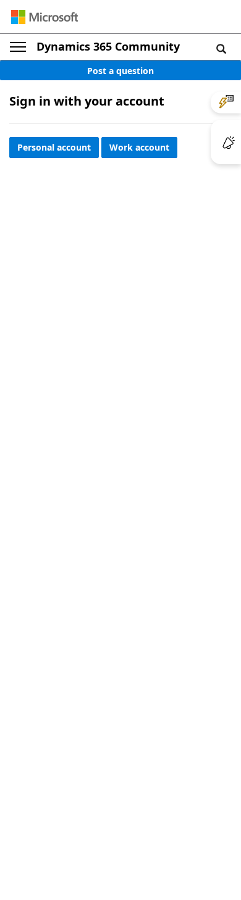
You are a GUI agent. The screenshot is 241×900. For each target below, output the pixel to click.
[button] (221, 48)
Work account (139, 147)
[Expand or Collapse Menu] (18, 47)
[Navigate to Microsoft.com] (44, 17)
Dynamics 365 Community (108, 46)
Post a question (120, 71)
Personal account (54, 147)
